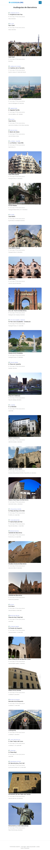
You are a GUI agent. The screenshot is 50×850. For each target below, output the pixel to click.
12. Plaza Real (12, 752)
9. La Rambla (12, 406)
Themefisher (26, 848)
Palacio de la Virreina (14, 690)
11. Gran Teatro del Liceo (15, 741)
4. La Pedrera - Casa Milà (15, 143)
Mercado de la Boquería (15, 701)
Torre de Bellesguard (14, 99)
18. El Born (11, 606)
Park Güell (11, 57)
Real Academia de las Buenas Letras (19, 659)
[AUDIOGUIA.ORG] (16, 2)
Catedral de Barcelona (15, 532)
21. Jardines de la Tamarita (16, 68)
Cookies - (38, 846)
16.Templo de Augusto (15, 628)
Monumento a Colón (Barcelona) (18, 826)
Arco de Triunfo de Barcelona (17, 310)
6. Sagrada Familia (13, 110)
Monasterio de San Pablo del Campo (19, 794)
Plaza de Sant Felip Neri (15, 617)
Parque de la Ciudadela (15, 353)
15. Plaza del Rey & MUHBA (16, 511)
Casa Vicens (12, 121)
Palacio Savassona (14, 438)
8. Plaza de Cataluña (14, 364)
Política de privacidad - (31, 846)
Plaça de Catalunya (14, 395)
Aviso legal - (23, 846)
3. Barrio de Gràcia (13, 132)
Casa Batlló (11, 216)
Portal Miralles (12, 205)
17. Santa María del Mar (15, 522)
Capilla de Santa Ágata (15, 469)
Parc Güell (11, 25)
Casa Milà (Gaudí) (13, 174)
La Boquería (12, 730)
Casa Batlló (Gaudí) (14, 248)
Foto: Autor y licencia (21, 16)
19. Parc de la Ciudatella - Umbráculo (19, 321)
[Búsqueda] (40, 2)
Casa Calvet (11, 279)
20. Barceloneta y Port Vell (16, 763)
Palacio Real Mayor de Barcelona (18, 500)
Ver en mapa (12, 16)
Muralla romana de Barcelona (17, 564)
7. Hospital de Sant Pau (15, 14)
